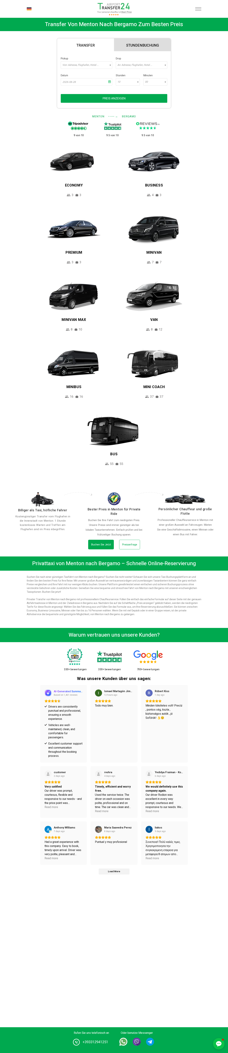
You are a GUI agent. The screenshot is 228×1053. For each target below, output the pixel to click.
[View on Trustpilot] (48, 774)
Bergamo (129, 116)
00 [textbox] (146, 82)
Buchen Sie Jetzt (101, 545)
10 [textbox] (118, 82)
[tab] (85, 44)
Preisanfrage (129, 545)
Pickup (64, 58)
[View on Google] (98, 693)
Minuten (148, 75)
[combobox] (86, 65)
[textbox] (86, 65)
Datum (64, 75)
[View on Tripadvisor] (149, 774)
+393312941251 (95, 1042)
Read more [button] (51, 807)
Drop (118, 58)
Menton (98, 116)
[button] (218, 1043)
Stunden (120, 75)
